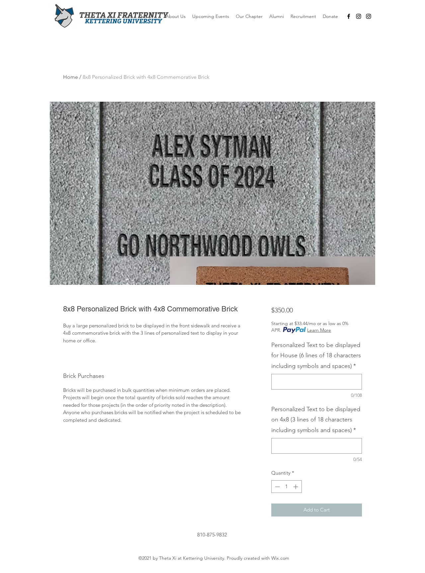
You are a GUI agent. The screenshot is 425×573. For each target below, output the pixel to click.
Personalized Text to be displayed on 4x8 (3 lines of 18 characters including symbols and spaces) (315, 419)
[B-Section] (368, 16)
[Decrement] (276, 487)
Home (70, 77)
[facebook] (348, 16)
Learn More (319, 330)
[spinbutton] (286, 487)
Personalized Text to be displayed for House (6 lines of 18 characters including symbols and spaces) (316, 355)
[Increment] (296, 487)
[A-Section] (358, 16)
